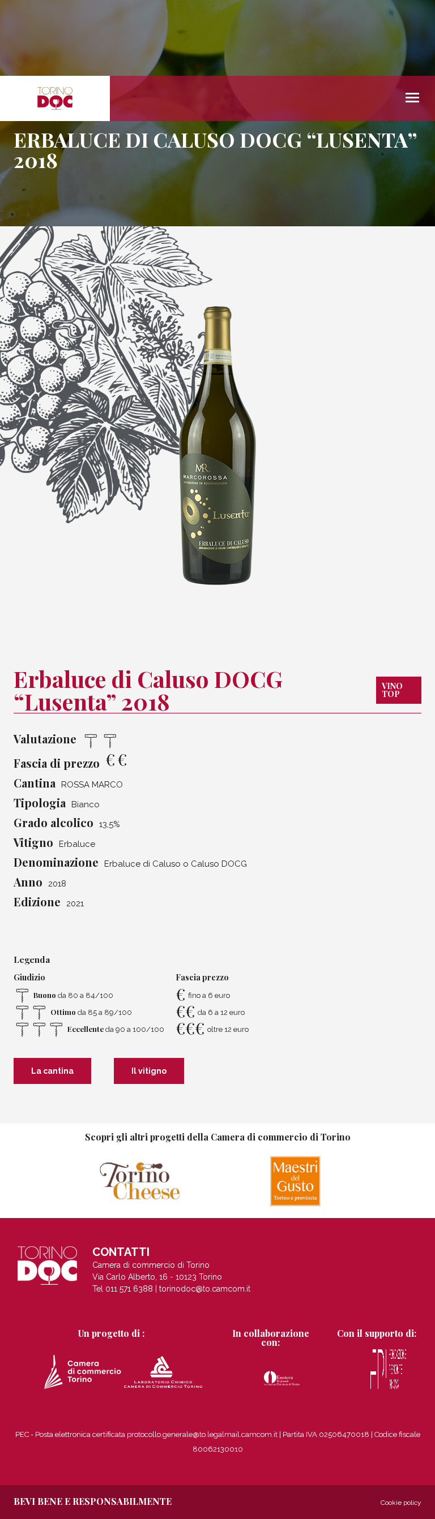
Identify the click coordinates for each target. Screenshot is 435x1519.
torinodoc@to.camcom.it (204, 1288)
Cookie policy (401, 1503)
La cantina (52, 1070)
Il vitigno (149, 1070)
